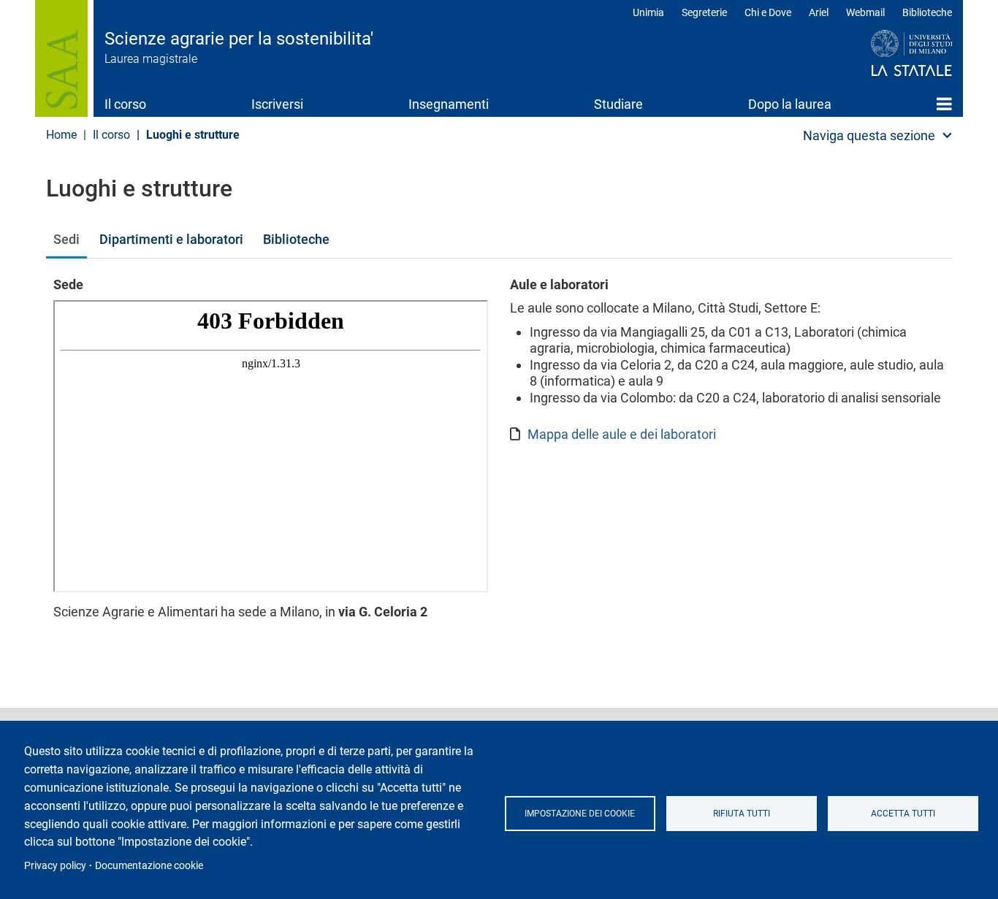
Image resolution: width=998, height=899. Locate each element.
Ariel (819, 12)
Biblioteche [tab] (296, 239)
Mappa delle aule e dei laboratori (621, 434)
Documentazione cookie (149, 865)
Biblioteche (927, 12)
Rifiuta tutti (741, 813)
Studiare (618, 104)
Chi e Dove (767, 12)
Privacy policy (55, 865)
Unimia (648, 12)
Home (944, 103)
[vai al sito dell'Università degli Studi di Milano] (883, 54)
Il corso (125, 104)
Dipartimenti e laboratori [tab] (171, 239)
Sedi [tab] (66, 239)
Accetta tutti (903, 813)
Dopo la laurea (789, 104)
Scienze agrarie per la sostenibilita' (238, 38)
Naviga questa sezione (869, 135)
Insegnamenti (448, 104)
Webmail (865, 12)
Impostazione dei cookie (580, 813)
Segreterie (704, 12)
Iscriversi (277, 104)
